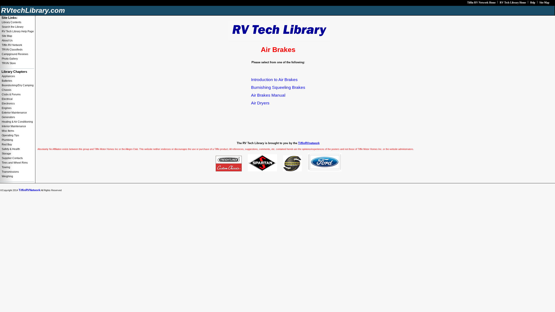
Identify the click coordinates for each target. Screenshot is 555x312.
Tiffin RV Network (12, 45)
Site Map (544, 2)
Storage (6, 153)
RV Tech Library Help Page (18, 31)
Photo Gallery (10, 58)
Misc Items (8, 130)
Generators (8, 117)
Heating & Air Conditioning (17, 121)
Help (532, 2)
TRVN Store (9, 63)
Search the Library (12, 26)
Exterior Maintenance (14, 112)
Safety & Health (11, 149)
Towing (6, 167)
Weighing (7, 176)
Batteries (7, 80)
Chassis (6, 89)
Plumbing (7, 139)
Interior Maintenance (14, 126)
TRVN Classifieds (12, 49)
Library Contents (11, 22)
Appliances (8, 76)
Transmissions (10, 171)
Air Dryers (260, 103)
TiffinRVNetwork (29, 190)
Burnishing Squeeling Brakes (278, 87)
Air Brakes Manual (268, 95)
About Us (7, 40)
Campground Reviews (15, 54)
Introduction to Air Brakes (274, 79)
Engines (6, 108)
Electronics (8, 103)
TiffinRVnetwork (309, 143)
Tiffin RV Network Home (481, 2)
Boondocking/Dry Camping (18, 85)
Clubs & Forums (11, 94)
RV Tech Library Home (513, 2)
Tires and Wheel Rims (15, 162)
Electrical (7, 99)
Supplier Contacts (12, 158)
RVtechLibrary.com (33, 10)
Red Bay (7, 144)
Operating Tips (10, 135)
